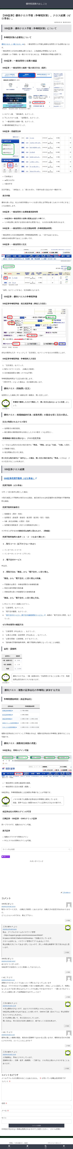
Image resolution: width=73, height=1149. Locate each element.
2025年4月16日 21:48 (9, 1006)
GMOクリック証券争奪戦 (9, 723)
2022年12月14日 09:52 (10, 929)
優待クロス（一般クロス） (12, 44)
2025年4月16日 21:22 (8, 980)
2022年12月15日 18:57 (8, 961)
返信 (68, 920)
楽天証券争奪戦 (7, 714)
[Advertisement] (36, 876)
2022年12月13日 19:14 (8, 906)
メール (5, 1111)
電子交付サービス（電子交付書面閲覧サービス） (25, 615)
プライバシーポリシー (54, 1143)
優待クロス (6, 856)
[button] (69, 849)
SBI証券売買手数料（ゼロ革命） (19, 478)
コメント (6, 1081)
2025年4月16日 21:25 (8, 1035)
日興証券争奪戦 (7, 710)
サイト (4, 1118)
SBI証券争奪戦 (6, 719)
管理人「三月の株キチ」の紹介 (18, 1143)
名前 (4, 1103)
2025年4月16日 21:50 (9, 1054)
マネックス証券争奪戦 (9, 727)
